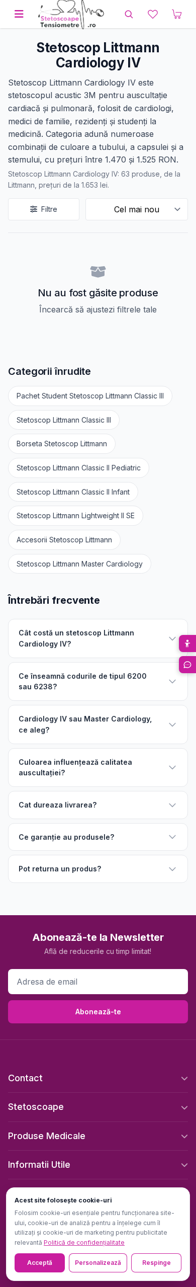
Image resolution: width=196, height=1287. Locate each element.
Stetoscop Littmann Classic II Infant (73, 492)
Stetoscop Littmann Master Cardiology (80, 563)
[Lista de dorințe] (153, 14)
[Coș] (177, 14)
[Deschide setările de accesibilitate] (187, 643)
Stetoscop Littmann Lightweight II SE (76, 515)
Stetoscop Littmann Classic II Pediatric (79, 467)
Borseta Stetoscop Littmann (62, 443)
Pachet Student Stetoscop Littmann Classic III (90, 395)
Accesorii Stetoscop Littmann (64, 539)
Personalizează (98, 1262)
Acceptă (39, 1262)
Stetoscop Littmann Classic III (64, 420)
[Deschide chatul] (187, 664)
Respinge (156, 1262)
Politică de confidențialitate (84, 1242)
